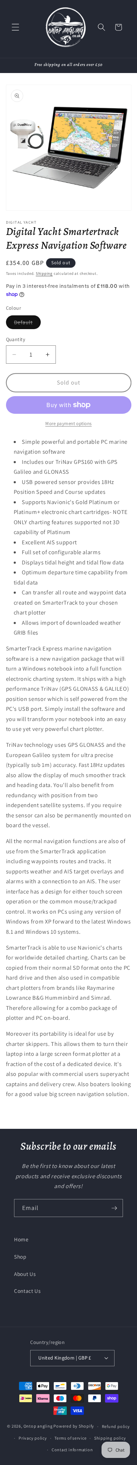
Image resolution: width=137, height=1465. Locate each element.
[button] (15, 27)
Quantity (16, 339)
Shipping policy (110, 1438)
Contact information (72, 1449)
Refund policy (116, 1426)
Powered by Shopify (73, 1426)
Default (27, 323)
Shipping (44, 273)
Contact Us (27, 1290)
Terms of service (70, 1438)
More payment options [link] (68, 423)
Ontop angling (38, 1426)
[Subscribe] (114, 1208)
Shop (20, 1256)
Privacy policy (33, 1438)
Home (21, 1239)
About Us (24, 1273)
